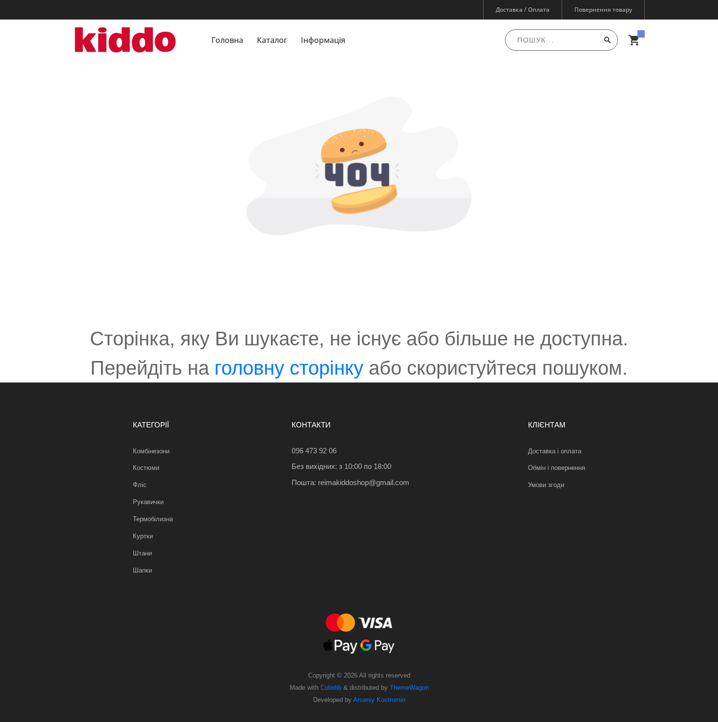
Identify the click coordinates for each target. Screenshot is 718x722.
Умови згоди (546, 484)
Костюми (146, 467)
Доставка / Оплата (522, 9)
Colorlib (330, 687)
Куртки (143, 536)
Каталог (272, 40)
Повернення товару (603, 9)
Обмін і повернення (556, 467)
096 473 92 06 (314, 450)
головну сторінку (288, 368)
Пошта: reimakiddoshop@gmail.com (350, 482)
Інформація (323, 40)
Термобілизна (153, 519)
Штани (142, 553)
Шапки (142, 570)
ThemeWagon (409, 687)
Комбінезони (151, 451)
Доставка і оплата (554, 451)
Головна (227, 40)
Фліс (140, 484)
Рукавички (148, 502)
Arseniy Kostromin (379, 699)
